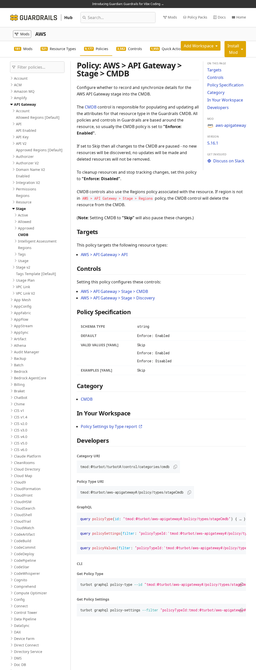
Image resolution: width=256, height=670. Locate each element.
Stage (21, 208)
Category (215, 92)
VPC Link (23, 286)
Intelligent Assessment (37, 241)
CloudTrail (22, 521)
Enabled (23, 176)
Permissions (26, 189)
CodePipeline (25, 560)
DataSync (22, 625)
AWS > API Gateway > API (104, 254)
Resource (24, 202)
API (19, 124)
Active (23, 215)
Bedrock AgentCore (30, 378)
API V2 (21, 143)
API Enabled (26, 130)
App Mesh (22, 299)
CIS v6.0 (20, 449)
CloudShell (23, 514)
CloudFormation (27, 488)
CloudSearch (24, 508)
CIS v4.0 (20, 436)
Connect (21, 606)
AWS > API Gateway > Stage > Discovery (118, 298)
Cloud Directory (27, 469)
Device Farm (24, 638)
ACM (18, 84)
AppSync (21, 332)
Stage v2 (23, 267)
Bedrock (21, 371)
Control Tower (25, 612)
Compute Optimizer (30, 593)
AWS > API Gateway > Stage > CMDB (114, 291)
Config (19, 599)
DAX (17, 632)
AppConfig (23, 306)
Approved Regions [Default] (39, 150)
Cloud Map (23, 475)
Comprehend (25, 586)
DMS (18, 658)
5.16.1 (212, 143)
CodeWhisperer (27, 573)
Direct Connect (26, 645)
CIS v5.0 (20, 443)
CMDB (23, 234)
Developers (218, 107)
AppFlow (21, 319)
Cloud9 (20, 482)
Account (21, 78)
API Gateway (25, 104)
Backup (20, 358)
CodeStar (21, 567)
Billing (19, 384)
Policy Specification (225, 85)
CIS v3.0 (20, 430)
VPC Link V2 (25, 293)
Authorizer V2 (27, 163)
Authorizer (25, 156)
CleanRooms (24, 462)
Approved (26, 228)
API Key (22, 137)
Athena (20, 345)
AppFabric (22, 312)
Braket (19, 391)
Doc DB (20, 664)
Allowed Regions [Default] (38, 117)
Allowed (24, 221)
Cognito (20, 580)
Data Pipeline (25, 619)
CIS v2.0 (20, 423)
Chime (19, 404)
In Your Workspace (225, 100)
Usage (23, 260)
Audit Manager (26, 352)
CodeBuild (22, 540)
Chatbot (20, 397)
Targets (214, 70)
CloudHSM (23, 501)
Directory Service (28, 651)
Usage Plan (25, 280)
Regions (23, 195)
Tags (22, 254)
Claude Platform (27, 456)
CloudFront (23, 495)
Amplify (20, 97)
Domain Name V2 (30, 169)
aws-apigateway (231, 125)
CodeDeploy (24, 553)
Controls (215, 77)
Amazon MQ (24, 91)
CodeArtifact (24, 534)
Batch (19, 365)
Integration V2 (28, 182)
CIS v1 (19, 410)
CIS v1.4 (20, 417)
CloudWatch (24, 527)
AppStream (23, 325)
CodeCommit (25, 547)
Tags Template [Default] (36, 273)
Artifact (20, 339)
